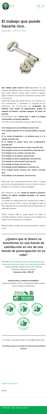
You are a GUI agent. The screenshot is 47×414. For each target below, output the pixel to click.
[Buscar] (43, 6)
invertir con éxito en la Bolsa (30, 264)
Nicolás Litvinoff (35, 412)
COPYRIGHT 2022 (12, 412)
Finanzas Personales (19, 31)
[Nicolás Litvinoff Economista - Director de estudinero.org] (8, 6)
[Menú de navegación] (39, 6)
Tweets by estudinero (10, 383)
